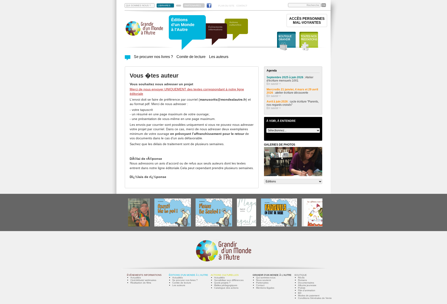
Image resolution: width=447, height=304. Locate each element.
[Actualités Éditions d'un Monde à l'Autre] (127, 59)
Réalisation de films (140, 282)
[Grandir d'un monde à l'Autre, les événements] (218, 36)
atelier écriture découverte (292, 92)
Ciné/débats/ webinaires (143, 280)
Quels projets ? (222, 282)
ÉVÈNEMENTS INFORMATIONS (144, 275)
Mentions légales (265, 288)
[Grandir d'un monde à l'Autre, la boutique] (286, 41)
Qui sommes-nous (265, 277)
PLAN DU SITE (226, 5)
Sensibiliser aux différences (229, 280)
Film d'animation (306, 290)
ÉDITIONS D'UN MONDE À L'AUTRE (188, 275)
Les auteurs (218, 57)
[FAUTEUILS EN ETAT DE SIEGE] (279, 225)
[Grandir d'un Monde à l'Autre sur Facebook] (209, 5)
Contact (260, 285)
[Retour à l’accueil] (144, 35)
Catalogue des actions (226, 288)
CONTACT (241, 5)
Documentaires (306, 282)
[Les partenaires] (178, 6)
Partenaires (262, 282)
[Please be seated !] (213, 225)
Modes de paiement (308, 295)
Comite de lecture (191, 57)
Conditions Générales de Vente (315, 298)
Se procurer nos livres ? (153, 57)
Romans (302, 280)
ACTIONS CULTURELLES (225, 275)
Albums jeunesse (307, 285)
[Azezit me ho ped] (172, 225)
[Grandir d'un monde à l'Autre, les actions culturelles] (239, 32)
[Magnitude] (246, 225)
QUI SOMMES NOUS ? (138, 5)
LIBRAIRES (164, 5)
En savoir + (274, 83)
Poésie (301, 288)
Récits (301, 277)
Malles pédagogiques (225, 285)
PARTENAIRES (192, 5)
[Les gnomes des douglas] (139, 225)
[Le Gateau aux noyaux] (315, 225)
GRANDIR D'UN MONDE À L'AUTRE (272, 275)
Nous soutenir (263, 280)
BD (299, 293)
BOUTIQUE (301, 275)
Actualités (135, 277)
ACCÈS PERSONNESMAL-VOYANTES (307, 20)
